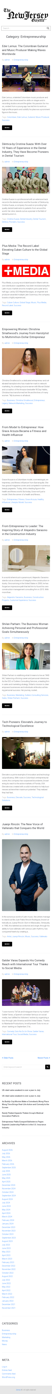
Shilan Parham (13, 698)
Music (33, 302)
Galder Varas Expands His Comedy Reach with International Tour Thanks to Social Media (25, 964)
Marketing (20, 695)
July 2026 (6, 1153)
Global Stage (25, 302)
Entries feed (7, 1370)
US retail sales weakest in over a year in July (21, 1090)
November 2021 (8, 1308)
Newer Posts (43, 1058)
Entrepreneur (39, 400)
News (4, 1344)
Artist (9, 936)
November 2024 (8, 1189)
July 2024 (6, 1203)
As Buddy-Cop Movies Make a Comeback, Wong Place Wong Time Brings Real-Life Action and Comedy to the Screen (25, 1104)
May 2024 (6, 1210)
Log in (4, 1367)
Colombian (11, 117)
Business (11, 400)
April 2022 (6, 1290)
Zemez (18, 1390)
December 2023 (8, 1227)
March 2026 (7, 1160)
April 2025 (6, 1182)
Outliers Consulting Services (36, 695)
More (7, 128)
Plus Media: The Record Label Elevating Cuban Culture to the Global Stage (24, 249)
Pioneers (13, 222)
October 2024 (7, 1192)
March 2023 (7, 1259)
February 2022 (8, 1297)
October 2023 (7, 1234)
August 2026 (7, 1150)
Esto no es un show (23, 1031)
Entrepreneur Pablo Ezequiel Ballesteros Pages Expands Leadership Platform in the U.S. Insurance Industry (24, 1125)
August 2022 (7, 1276)
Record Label (7, 305)
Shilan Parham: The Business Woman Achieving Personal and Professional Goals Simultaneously (25, 627)
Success (5, 120)
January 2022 (7, 1301)
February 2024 (8, 1220)
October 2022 (7, 1273)
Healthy (40, 499)
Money (5, 1341)
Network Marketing (16, 403)
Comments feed (8, 1374)
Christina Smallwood (24, 400)
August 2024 (7, 1199)
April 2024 (6, 1213)
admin (7, 60)
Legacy (5, 403)
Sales (4, 698)
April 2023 (6, 1255)
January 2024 (7, 1224)
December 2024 (8, 1185)
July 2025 (6, 1171)
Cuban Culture (13, 302)
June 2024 (6, 1206)
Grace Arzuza (31, 499)
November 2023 (8, 1231)
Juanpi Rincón (18, 936)
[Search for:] (23, 1067)
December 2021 (8, 1304)
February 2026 (8, 1164)
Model (21, 502)
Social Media (22, 1034)
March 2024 (7, 1217)
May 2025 (6, 1178)
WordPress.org (8, 1377)
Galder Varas (38, 1031)
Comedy (10, 1031)
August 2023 (7, 1241)
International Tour (9, 1034)
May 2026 (6, 1157)
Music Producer (42, 117)
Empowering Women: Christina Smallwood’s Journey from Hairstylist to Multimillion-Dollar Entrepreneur (25, 333)
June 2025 (6, 1175)
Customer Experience (19, 600)
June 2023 (6, 1248)
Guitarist (31, 117)
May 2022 (6, 1287)
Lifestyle (14, 502)
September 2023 (9, 1238)
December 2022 (8, 1266)
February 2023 (8, 1262)
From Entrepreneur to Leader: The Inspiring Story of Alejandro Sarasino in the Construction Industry (24, 530)
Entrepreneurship (21, 60)
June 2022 (6, 1283)
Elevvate (19, 797)
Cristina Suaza (13, 219)
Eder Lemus (22, 117)
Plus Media (41, 302)
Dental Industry (26, 219)
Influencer (6, 502)
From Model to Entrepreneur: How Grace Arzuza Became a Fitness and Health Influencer (24, 431)
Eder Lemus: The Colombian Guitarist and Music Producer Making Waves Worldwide (25, 50)
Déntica (5, 222)
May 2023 (6, 1252)
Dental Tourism (39, 219)
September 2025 (9, 1167)
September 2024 (9, 1196)
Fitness (21, 499)
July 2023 (6, 1245)
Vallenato (43, 936)
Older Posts (7, 1058)
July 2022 (6, 1280)
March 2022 (7, 1294)
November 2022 (8, 1269)
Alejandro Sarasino (15, 597)
